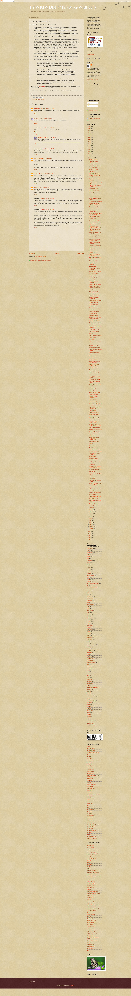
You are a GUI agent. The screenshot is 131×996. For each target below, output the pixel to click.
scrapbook (89, 685)
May (90, 520)
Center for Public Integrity (92, 852)
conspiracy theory (91, 658)
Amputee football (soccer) (94, 427)
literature (89, 591)
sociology (89, 571)
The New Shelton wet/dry (92, 940)
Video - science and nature (92, 583)
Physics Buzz (90, 918)
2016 (89, 147)
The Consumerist (90, 815)
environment (89, 596)
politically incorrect (91, 660)
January (91, 528)
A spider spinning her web (94, 315)
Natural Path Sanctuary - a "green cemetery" (95, 166)
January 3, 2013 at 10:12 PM (44, 187)
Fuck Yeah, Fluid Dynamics (93, 872)
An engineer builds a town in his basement (95, 323)
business (89, 581)
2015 (89, 149)
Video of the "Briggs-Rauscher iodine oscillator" (93, 163)
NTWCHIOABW (90, 723)
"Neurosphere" (92, 171)
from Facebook (90, 668)
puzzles (88, 654)
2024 (89, 130)
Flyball (90, 486)
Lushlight (89, 889)
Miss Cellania (90, 786)
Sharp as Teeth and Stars (92, 930)
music (88, 635)
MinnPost (89, 899)
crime (35, 99)
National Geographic (91, 906)
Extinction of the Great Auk (95, 496)
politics (88, 564)
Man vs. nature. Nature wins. (95, 451)
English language (90, 575)
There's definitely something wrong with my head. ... (95, 484)
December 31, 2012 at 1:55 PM (45, 158)
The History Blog (90, 935)
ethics (38, 99)
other (88, 606)
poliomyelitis (89, 695)
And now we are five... (94, 260)
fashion (88, 616)
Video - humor (90, 625)
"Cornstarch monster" (94, 374)
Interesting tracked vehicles (95, 284)
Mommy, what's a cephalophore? (93, 263)
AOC (88, 718)
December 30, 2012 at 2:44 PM (49, 137)
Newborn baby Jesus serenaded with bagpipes (95, 227)
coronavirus (89, 637)
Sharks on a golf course (94, 190)
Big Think (89, 756)
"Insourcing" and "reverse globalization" (94, 454)
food (88, 593)
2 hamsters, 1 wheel (93, 345)
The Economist (90, 817)
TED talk (89, 693)
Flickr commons (90, 771)
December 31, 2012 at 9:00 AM (47, 148)
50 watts (88, 746)
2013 (89, 153)
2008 (89, 537)
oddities (88, 623)
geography (89, 627)
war (87, 585)
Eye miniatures (92, 369)
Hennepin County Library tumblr (94, 876)
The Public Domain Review (93, 824)
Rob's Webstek (90, 924)
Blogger (72, 985)
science (88, 562)
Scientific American (91, 926)
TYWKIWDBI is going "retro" (95, 429)
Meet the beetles (93, 494)
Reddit (88, 799)
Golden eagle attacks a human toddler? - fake (94, 292)
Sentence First (90, 928)
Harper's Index (90, 710)
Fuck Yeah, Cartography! (92, 870)
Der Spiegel (89, 764)
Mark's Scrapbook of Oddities (93, 893)
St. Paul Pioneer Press (92, 931)
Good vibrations (92, 410)
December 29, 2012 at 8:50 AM (47, 128)
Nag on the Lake (90, 903)
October (91, 509)
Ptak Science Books (91, 922)
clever (88, 577)
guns (88, 671)
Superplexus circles (93, 367)
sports (88, 608)
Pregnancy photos (93, 390)
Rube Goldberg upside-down (95, 335)
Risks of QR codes (93, 218)
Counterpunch (90, 762)
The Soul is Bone (90, 826)
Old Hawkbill (37, 108)
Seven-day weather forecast (95, 300)
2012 (89, 156)
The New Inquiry (90, 823)
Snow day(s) (92, 279)
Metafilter (89, 782)
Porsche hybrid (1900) (94, 372)
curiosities (89, 573)
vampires (89, 722)
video (88, 558)
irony (88, 664)
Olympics (89, 666)
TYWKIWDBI (89, 548)
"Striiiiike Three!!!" (93, 401)
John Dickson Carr (91, 700)
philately (88, 670)
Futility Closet (90, 874)
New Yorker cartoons (91, 910)
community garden (91, 725)
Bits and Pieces (90, 847)
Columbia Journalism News (93, 760)
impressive (89, 552)
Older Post (80, 253)
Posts (89, 103)
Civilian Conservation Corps (93, 687)
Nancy (35, 187)
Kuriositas (89, 879)
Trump (88, 641)
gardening (89, 708)
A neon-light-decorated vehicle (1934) (94, 365)
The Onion (89, 942)
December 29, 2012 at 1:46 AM (47, 108)
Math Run (91, 333)
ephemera (89, 569)
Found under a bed (93, 159)
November (91, 507)
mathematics (89, 639)
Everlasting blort (90, 765)
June (90, 518)
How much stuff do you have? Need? (94, 422)
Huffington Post (90, 773)
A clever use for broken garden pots (94, 274)
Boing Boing (89, 758)
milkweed (89, 716)
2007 (89, 539)
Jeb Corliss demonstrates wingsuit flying (94, 362)
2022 (89, 135)
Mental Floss (89, 895)
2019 (89, 141)
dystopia (88, 698)
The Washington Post (91, 830)
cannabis (89, 714)
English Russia (90, 864)
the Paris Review (90, 944)
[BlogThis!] (38, 97)
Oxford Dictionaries (91, 914)
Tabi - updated (92, 471)
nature (88, 550)
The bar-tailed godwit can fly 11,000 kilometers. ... (95, 214)
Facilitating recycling (93, 498)
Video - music (90, 610)
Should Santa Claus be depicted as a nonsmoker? (94, 438)
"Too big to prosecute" (94, 188)
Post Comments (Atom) (40, 256)
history (88, 556)
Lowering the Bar (90, 887)
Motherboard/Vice (90, 788)
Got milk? (91, 443)
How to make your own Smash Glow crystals (94, 287)
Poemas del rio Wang (91, 920)
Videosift (89, 834)
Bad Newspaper (90, 845)
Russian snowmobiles (94, 311)
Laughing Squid (90, 780)
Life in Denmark (92, 337)
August (91, 513)
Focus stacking (92, 445)
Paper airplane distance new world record (95, 408)
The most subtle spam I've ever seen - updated (95, 318)
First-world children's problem (93, 397)
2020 (89, 139)
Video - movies (90, 618)
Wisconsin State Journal (92, 838)
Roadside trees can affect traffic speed (94, 255)
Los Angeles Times (91, 885)
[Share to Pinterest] (42, 97)
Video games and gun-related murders (94, 298)
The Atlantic (89, 813)
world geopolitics (90, 604)
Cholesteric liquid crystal (94, 431)
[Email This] (36, 97)
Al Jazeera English (91, 748)
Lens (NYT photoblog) (91, 883)
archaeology (89, 629)
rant (43, 99)
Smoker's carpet (92, 196)
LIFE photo (89, 702)
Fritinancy (89, 868)
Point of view (92, 249)
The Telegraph (90, 828)
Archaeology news (91, 750)
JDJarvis (36, 118)
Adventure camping (93, 394)
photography (89, 560)
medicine (89, 567)
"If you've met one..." (93, 313)
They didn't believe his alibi (95, 271)
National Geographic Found (93, 908)
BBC (88, 754)
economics (89, 579)
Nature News (89, 790)
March (90, 524)
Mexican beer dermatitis (94, 347)
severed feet (89, 679)
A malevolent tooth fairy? (94, 295)
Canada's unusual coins (94, 412)
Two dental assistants (94, 441)
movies (88, 631)
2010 (89, 533)
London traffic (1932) (93, 359)
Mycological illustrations (94, 320)
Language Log (90, 778)
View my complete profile (92, 79)
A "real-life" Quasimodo (94, 173)
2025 (89, 128)
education (89, 619)
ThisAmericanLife (90, 720)
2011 (89, 531)
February (91, 526)
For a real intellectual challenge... (93, 282)
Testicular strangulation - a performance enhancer (95, 448)
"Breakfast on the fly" (94, 302)
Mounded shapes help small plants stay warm (95, 223)
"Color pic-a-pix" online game (95, 201)
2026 (89, 126)
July (90, 516)
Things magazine (90, 946)
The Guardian (42, 86)
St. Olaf (88, 712)
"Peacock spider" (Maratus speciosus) (95, 186)
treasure (88, 648)
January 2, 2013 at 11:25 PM (46, 173)
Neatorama (89, 681)
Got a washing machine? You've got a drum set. (94, 204)
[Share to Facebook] (41, 97)
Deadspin (89, 860)
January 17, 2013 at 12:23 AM (47, 209)
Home (57, 253)
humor (88, 554)
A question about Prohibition (95, 220)
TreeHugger (89, 832)
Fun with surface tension (94, 379)
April (90, 522)
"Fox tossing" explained (94, 277)
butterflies (89, 621)
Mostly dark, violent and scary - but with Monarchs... (94, 463)
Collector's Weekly (91, 854)
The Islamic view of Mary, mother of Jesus (94, 240)
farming (88, 677)
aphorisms (89, 689)
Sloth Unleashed (90, 809)
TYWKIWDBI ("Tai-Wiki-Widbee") (62, 7)
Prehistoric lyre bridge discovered (94, 415)
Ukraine (88, 675)
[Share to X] (39, 97)
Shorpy (88, 805)
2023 (89, 133)
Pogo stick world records (94, 216)
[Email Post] (34, 97)
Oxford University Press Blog (93, 794)
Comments (91, 105)
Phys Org (89, 916)
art (87, 565)
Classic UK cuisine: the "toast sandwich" (94, 418)
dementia (89, 691)
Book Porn (89, 849)
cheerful (88, 614)
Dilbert (88, 862)
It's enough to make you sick (95, 469)
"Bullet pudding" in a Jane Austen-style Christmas (95, 236)
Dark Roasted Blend (91, 858)
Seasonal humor (92, 456)
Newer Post (32, 253)
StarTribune (89, 811)
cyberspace (89, 600)
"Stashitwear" (92, 289)
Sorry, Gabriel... (92, 339)
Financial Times (90, 769)
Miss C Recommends (91, 784)
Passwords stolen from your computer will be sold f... (95, 207)
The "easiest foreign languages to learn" (94, 504)
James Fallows (90, 878)
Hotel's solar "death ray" (94, 331)
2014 (89, 151)
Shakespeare (89, 683)
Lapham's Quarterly (91, 881)
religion (88, 602)
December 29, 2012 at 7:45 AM (45, 118)
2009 (89, 535)
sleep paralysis (90, 706)
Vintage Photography (91, 836)
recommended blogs (91, 696)
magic (88, 673)
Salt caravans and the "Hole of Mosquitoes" (95, 477)
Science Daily (90, 803)
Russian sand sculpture (94, 329)
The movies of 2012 (93, 169)
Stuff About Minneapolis (92, 933)
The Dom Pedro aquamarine (95, 492)
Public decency (92, 388)
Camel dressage (92, 266)
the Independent (90, 821)
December (91, 157)
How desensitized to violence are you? (93, 459)
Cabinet (88, 851)
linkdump (89, 633)
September (92, 511)
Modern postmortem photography (93, 305)
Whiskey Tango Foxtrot (92, 587)
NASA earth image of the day (93, 905)
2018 (89, 143)
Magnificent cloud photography (93, 211)
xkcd (88, 950)
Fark (88, 767)
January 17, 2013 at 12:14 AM (47, 198)
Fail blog (88, 866)
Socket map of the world (94, 392)
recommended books (91, 644)
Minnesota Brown (90, 897)
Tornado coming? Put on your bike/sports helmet (95, 425)
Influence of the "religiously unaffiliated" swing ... (95, 467)
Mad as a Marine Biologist (92, 891)
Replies (37, 134)
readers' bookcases (91, 662)
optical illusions (90, 650)
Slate (88, 807)
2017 (89, 145)
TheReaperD (37, 173)
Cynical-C (89, 856)
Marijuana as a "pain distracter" (93, 251)
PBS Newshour (90, 796)
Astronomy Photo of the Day (93, 752)
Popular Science (90, 797)
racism (88, 704)
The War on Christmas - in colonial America (95, 233)
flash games (89, 652)
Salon (88, 801)
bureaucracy (89, 656)
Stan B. (36, 158)
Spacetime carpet (93, 399)
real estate (89, 646)
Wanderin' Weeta (90, 948)
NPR (88, 912)
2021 (89, 137)
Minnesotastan (95, 65)
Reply (35, 113)
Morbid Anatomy (90, 901)
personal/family (90, 598)
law (41, 99)
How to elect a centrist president (94, 434)
